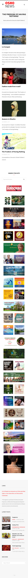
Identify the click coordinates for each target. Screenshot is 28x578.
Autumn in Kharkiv (9, 119)
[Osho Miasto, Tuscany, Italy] (14, 205)
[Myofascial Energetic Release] (19, 322)
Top (14, 575)
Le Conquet (6, 47)
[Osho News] (10, 4)
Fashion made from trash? (11, 86)
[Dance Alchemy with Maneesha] (14, 252)
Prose (13, 519)
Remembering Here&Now (18, 527)
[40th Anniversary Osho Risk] (14, 381)
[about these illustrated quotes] (14, 472)
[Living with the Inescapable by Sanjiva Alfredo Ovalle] (19, 429)
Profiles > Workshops (18, 539)
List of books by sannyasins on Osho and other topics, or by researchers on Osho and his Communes (13, 493)
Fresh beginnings (16, 546)
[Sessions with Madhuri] (14, 452)
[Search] (23, 4)
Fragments (15, 517)
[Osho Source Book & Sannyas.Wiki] (19, 240)
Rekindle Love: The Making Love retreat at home (18, 535)
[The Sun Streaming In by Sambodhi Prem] (14, 228)
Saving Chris (15, 525)
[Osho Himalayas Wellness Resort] (14, 441)
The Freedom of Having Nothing (13, 152)
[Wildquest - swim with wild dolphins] (8, 287)
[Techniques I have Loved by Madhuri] (14, 263)
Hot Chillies (15, 548)
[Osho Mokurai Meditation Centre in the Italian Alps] (19, 334)
